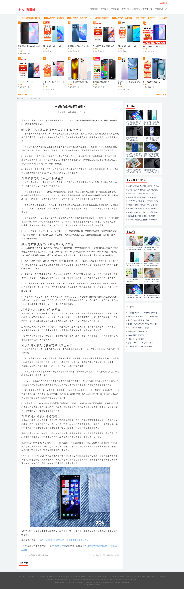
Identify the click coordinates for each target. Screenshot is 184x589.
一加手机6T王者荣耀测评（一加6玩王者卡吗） (134, 248)
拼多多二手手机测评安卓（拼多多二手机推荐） (151, 124)
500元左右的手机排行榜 (36, 577)
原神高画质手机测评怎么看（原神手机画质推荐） (133, 124)
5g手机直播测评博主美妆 (38, 555)
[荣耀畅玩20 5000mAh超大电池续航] (29, 32)
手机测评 (104, 9)
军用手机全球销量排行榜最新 (138, 320)
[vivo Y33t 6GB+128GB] (154, 32)
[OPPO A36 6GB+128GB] (54, 32)
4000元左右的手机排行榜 (136, 577)
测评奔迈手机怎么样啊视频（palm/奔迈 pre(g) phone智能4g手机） (152, 297)
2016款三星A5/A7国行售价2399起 (140, 346)
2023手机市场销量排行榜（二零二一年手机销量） (146, 186)
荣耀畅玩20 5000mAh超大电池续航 (29, 47)
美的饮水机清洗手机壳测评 (52, 540)
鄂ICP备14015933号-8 (92, 585)
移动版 (164, 3)
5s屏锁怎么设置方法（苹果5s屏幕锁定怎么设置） (146, 313)
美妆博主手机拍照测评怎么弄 (107, 555)
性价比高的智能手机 (116, 579)
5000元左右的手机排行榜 (156, 577)
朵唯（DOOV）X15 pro (151, 82)
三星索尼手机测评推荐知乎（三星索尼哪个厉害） (133, 172)
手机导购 (115, 9)
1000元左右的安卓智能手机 (86, 579)
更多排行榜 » (160, 94)
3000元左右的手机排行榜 (115, 577)
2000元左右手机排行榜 (96, 577)
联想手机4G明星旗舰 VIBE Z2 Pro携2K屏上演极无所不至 (148, 316)
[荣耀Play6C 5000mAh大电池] (79, 32)
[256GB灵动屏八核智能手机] (79, 68)
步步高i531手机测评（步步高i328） (133, 280)
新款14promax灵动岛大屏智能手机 (129, 83)
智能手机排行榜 (64, 579)
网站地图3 (125, 582)
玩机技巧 (136, 9)
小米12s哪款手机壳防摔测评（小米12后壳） (134, 264)
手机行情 (125, 9)
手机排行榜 (147, 9)
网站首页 (94, 9)
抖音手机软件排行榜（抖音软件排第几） (142, 194)
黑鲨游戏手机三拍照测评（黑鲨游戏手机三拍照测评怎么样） (151, 265)
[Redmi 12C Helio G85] (29, 68)
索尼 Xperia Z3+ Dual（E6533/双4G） (141, 343)
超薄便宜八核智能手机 (101, 82)
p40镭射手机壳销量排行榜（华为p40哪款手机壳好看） (147, 197)
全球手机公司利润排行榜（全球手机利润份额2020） (146, 190)
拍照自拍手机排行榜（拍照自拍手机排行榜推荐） (151, 172)
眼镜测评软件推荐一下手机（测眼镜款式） (133, 139)
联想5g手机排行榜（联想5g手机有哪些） (142, 216)
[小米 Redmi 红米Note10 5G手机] (54, 68)
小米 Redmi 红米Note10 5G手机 (54, 83)
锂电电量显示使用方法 (136, 335)
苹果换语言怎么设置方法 (77, 540)
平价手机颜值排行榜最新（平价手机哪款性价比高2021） (148, 212)
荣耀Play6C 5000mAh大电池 (78, 46)
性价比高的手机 (59, 546)
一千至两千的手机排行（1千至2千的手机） (143, 201)
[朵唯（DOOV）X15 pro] (154, 68)
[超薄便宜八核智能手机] (104, 68)
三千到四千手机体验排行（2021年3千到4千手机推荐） (134, 156)
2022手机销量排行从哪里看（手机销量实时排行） (146, 220)
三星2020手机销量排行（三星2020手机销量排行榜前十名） (149, 208)
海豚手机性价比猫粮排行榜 (137, 331)
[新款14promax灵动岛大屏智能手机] (129, 68)
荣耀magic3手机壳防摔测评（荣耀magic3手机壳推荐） (151, 156)
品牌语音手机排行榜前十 (137, 339)
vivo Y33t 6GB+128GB (151, 46)
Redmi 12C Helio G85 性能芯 (103, 46)
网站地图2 (118, 582)
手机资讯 (159, 9)
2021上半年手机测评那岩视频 (138, 328)
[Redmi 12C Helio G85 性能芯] (104, 32)
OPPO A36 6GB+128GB (52, 46)
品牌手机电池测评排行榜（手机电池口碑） (143, 205)
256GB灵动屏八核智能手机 (78, 82)
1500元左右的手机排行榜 (76, 577)
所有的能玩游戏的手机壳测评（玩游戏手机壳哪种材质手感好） (151, 281)
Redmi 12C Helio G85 (26, 82)
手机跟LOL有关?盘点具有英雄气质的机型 (143, 324)
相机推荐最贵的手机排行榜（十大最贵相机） (151, 139)
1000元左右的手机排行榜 (56, 577)
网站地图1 (110, 582)
